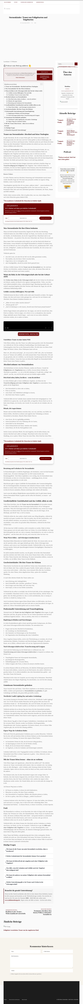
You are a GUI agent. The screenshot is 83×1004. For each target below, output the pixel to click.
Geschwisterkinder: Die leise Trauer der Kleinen (19, 109)
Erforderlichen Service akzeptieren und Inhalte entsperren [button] (44, 77)
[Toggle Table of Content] (40, 84)
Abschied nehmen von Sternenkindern (16, 97)
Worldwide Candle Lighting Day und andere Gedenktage (22, 119)
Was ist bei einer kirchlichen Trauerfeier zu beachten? (71, 143)
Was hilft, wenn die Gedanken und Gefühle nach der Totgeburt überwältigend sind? (25, 869)
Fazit (7, 125)
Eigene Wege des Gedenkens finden (17, 121)
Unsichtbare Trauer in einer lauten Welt (18, 95)
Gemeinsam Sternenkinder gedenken (16, 117)
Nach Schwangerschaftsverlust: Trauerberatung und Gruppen (24, 115)
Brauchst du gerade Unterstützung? (16, 130)
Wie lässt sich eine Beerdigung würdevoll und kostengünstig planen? (71, 122)
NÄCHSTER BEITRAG (46, 909)
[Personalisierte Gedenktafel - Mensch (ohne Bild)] (67, 67)
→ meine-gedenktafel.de (11, 205)
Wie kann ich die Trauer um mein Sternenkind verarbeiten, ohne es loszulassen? (27, 850)
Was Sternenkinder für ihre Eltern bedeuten (18, 88)
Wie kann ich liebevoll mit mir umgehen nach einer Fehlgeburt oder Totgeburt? (27, 862)
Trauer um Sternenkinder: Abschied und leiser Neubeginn (22, 86)
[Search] (4, 8)
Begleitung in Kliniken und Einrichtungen (18, 113)
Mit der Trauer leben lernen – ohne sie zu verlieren (20, 123)
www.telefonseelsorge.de (12, 900)
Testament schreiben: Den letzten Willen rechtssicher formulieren (42, 912)
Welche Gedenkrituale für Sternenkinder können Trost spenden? (26, 856)
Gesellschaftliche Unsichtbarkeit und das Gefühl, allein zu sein (23, 105)
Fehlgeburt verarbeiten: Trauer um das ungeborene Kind (21, 930)
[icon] (70, 9)
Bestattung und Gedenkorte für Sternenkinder (20, 103)
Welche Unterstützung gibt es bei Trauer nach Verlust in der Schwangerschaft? (24, 883)
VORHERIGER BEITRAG (11, 910)
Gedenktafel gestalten (28, 334)
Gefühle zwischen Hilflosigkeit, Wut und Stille (20, 93)
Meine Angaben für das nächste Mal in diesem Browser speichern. (26, 974)
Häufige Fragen (10, 128)
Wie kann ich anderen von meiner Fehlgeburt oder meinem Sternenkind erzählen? (28, 876)
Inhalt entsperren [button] (44, 72)
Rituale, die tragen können (15, 101)
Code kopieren (45, 218)
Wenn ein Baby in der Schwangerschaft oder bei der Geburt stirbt (24, 91)
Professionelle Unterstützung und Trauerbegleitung (20, 111)
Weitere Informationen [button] (20, 77)
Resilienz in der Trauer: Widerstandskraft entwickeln (15, 912)
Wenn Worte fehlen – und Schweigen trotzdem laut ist (21, 107)
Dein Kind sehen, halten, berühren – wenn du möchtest (22, 99)
